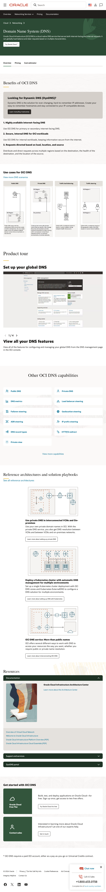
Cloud (5, 23)
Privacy (22, 871)
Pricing (40, 14)
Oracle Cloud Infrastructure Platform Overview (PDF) (27, 740)
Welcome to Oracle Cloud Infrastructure (22, 736)
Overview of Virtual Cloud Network (20, 732)
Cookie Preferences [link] (51, 871)
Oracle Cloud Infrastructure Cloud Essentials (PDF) (26, 743)
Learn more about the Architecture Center (60, 690)
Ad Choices (65, 871)
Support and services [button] (15, 756)
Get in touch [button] (44, 834)
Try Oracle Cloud (11, 44)
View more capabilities (53, 453)
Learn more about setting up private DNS (41, 539)
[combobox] (58, 5)
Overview (7, 14)
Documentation (52, 14)
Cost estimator (30, 63)
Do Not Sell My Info (34, 871)
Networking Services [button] (23, 14)
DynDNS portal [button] (12, 764)
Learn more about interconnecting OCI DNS (42, 656)
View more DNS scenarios (15, 177)
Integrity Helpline (9, 875)
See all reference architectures (18, 480)
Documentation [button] (13, 678)
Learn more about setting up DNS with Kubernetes (44, 599)
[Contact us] (101, 5)
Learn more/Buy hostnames (19, 112)
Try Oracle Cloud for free (48, 806)
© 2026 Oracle (8, 871)
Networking (17, 23)
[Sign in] (95, 5)
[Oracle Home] (19, 5)
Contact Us (23, 875)
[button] (5, 5)
